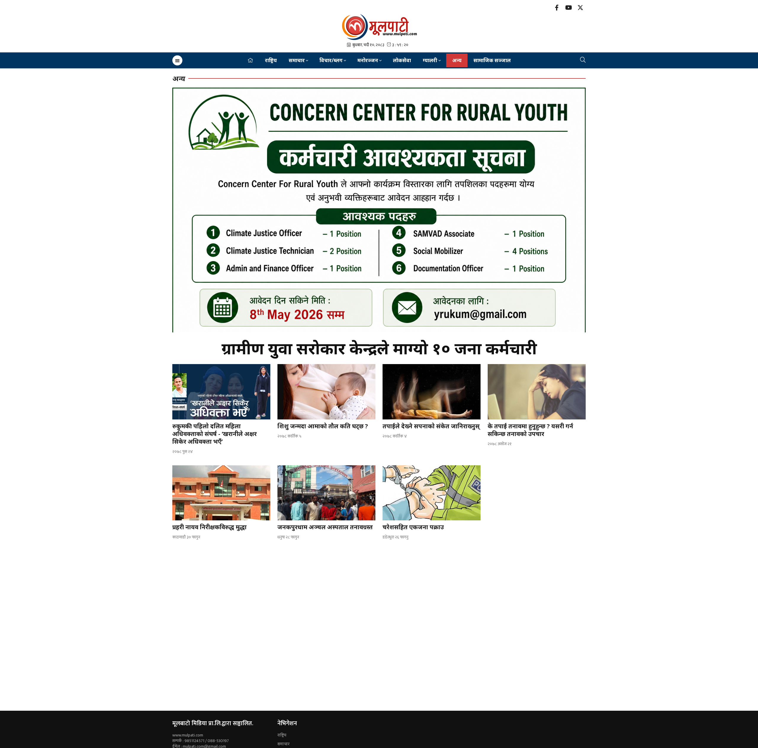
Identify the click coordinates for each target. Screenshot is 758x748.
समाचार (283, 744)
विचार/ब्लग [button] (331, 60)
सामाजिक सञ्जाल (492, 60)
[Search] (583, 60)
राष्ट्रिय (271, 60)
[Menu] (177, 60)
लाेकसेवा (402, 60)
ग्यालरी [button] (430, 60)
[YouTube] (568, 8)
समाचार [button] (297, 60)
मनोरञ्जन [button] (367, 60)
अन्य (457, 60)
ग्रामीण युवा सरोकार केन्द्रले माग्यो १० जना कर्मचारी (379, 348)
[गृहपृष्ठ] (250, 60)
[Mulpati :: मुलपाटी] (379, 26)
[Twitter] (580, 8)
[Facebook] (556, 8)
